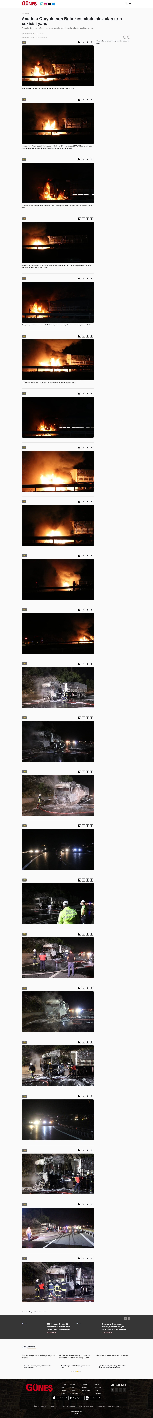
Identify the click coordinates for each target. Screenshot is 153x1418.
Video (96, 1390)
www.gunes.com (76, 1411)
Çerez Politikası (68, 1406)
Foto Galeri (25, 13)
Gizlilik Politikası (86, 1406)
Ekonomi (72, 1384)
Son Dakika (98, 1393)
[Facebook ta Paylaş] (87, 42)
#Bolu (36, 1312)
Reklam (54, 1406)
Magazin (63, 1390)
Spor (62, 1387)
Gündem (63, 1384)
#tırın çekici (42, 1312)
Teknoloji (72, 1390)
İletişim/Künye (40, 1406)
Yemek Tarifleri (86, 1390)
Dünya (72, 1387)
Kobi (83, 1393)
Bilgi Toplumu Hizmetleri (108, 1406)
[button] (124, 37)
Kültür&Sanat (74, 1393)
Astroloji (84, 1387)
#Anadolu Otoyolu (28, 1312)
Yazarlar (97, 1384)
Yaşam (63, 1393)
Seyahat (84, 1384)
